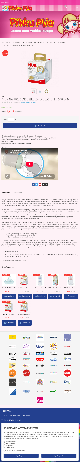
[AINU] (12, 339)
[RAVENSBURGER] (12, 394)
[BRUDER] (40, 354)
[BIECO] (40, 349)
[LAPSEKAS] (53, 366)
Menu (7, 2)
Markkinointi (10, 447)
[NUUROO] (12, 385)
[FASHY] (12, 361)
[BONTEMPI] (67, 347)
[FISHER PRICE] (40, 360)
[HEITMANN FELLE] (12, 367)
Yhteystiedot (27, 415)
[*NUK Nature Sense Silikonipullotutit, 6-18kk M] (40, 69)
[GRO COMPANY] (67, 361)
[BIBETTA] (26, 348)
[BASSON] (12, 347)
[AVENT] (26, 338)
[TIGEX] (40, 403)
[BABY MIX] (53, 338)
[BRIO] (12, 354)
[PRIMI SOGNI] (67, 384)
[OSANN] (26, 383)
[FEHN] (26, 360)
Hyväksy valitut (21, 456)
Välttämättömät (11, 441)
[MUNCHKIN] (53, 374)
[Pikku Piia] (40, 8)
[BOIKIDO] (53, 349)
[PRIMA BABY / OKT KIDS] (53, 383)
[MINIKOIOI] (40, 373)
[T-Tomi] (53, 392)
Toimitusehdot (15, 415)
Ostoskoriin (41, 125)
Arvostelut (18, 192)
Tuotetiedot (5, 192)
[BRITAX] (26, 355)
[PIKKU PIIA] (40, 385)
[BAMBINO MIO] (67, 340)
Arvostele (28, 102)
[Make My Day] (12, 376)
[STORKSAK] (40, 392)
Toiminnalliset (10, 443)
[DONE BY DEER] (53, 355)
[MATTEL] (26, 376)
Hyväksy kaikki (59, 456)
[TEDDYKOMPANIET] (67, 392)
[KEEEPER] (40, 366)
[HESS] (26, 366)
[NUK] (67, 376)
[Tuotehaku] (77, 8)
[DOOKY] (67, 354)
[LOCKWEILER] (67, 366)
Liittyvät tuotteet (8, 267)
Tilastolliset (9, 445)
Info (5, 415)
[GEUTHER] (53, 360)
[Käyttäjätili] (72, 8)
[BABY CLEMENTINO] (40, 340)
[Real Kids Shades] (26, 392)
